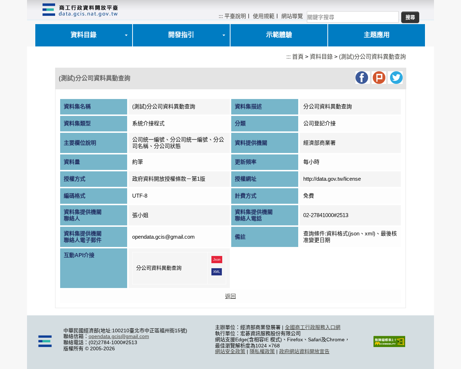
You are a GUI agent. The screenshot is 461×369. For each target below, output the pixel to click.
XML (216, 272)
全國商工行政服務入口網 (312, 327)
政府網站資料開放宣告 (304, 351)
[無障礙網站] (389, 345)
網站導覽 (292, 16)
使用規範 (263, 16)
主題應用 (377, 35)
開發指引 (181, 35)
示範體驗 (279, 35)
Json (216, 259)
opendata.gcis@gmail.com (119, 336)
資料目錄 (84, 35)
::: (221, 16)
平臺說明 (235, 16)
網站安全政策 (230, 351)
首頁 (298, 57)
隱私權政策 (262, 351)
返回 (230, 296)
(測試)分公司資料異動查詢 (372, 57)
